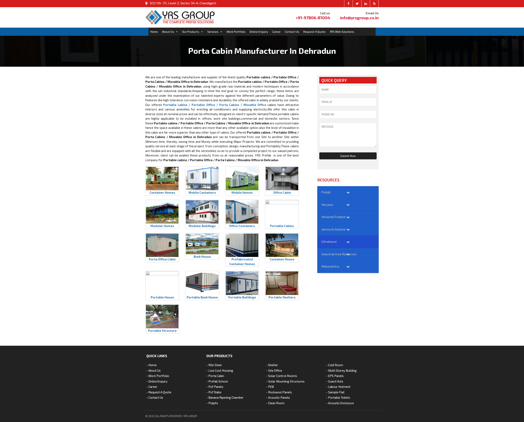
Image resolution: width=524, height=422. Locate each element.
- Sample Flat (335, 392)
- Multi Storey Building (341, 370)
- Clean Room (275, 403)
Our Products (190, 31)
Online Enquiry (259, 31)
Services (212, 31)
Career (276, 31)
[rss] (374, 3)
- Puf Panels (214, 386)
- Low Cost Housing (219, 370)
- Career (151, 386)
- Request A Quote (158, 392)
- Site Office (274, 370)
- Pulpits (212, 403)
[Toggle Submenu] (348, 192)
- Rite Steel (214, 365)
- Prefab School (217, 381)
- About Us (153, 370)
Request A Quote (314, 31)
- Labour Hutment (338, 386)
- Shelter (272, 365)
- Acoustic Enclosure (340, 403)
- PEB (270, 386)
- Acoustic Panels (278, 397)
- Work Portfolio (157, 376)
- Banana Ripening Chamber (225, 397)
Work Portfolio (236, 31)
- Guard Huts (334, 381)
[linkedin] (365, 3)
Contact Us (292, 31)
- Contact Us (154, 397)
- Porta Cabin (215, 376)
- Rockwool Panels (279, 392)
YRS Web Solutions (342, 31)
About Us (168, 31)
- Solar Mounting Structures (285, 381)
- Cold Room (334, 365)
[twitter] (357, 3)
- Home (151, 365)
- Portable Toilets (338, 397)
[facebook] (348, 3)
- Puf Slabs (213, 392)
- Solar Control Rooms (281, 376)
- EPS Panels (335, 376)
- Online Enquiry (156, 381)
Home (154, 31)
